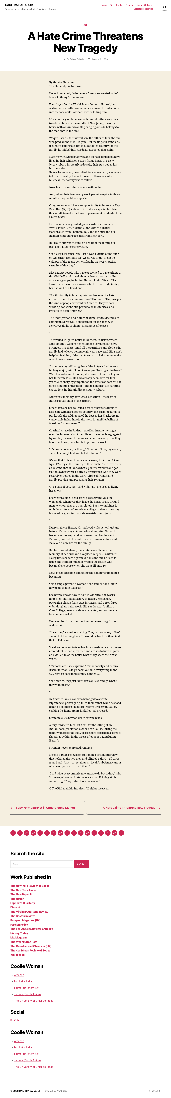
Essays (129, 5)
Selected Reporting (143, 8)
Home (104, 5)
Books (119, 5)
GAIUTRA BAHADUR (19, 4)
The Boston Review (22, 916)
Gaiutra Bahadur (77, 59)
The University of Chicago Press (33, 1000)
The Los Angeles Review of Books (31, 928)
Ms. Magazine (19, 937)
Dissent (15, 907)
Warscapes (17, 954)
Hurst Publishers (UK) (27, 987)
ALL (85, 25)
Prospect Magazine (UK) (25, 920)
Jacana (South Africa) (27, 994)
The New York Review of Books (29, 885)
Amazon (19, 975)
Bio (111, 5)
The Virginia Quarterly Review (29, 911)
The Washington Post (23, 941)
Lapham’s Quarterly (22, 903)
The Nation (17, 898)
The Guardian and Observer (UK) (30, 946)
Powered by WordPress (55, 1091)
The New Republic (21, 894)
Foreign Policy (19, 924)
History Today (19, 933)
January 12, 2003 (100, 59)
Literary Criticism (144, 5)
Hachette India (23, 981)
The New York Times (23, 890)
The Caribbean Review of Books (30, 950)
